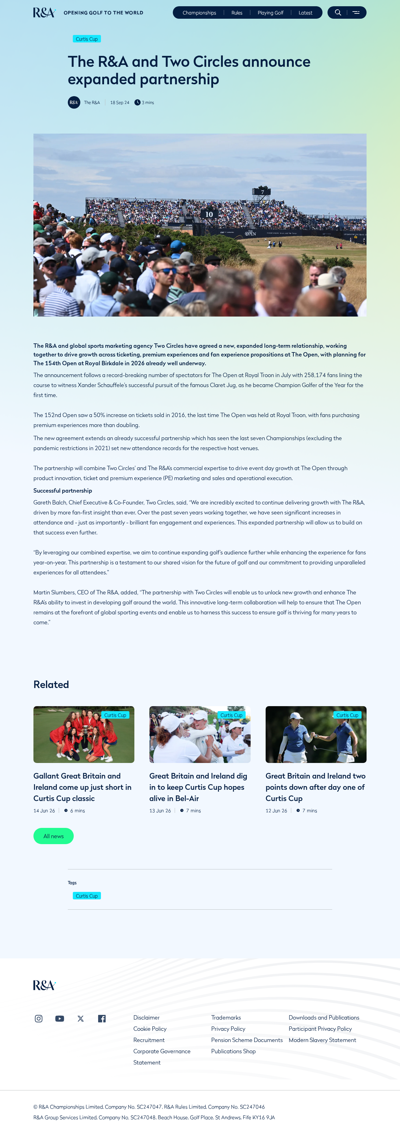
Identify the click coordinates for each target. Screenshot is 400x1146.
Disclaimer (146, 1017)
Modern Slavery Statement (322, 1040)
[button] (338, 12)
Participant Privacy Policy (320, 1028)
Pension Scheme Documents (247, 1040)
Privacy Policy (228, 1028)
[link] (53, 836)
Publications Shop (233, 1051)
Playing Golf (270, 12)
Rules (237, 12)
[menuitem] (44, 12)
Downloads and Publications (324, 1017)
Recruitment (149, 1040)
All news (53, 836)
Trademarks (226, 1017)
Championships (199, 12)
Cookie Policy (150, 1028)
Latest (305, 12)
